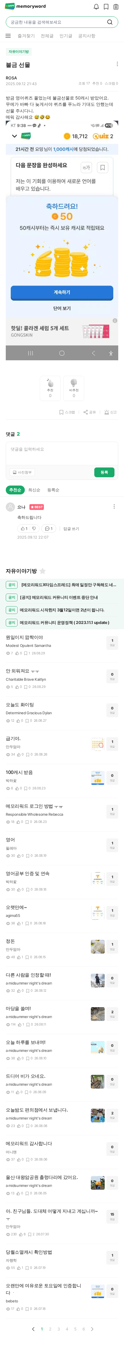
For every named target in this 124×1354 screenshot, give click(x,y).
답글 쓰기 (71, 528)
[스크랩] (105, 7)
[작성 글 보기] (114, 7)
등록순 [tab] (53, 489)
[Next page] (92, 1329)
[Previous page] (33, 1329)
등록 (104, 472)
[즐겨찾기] (42, 571)
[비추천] (34, 529)
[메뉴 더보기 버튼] (8, 36)
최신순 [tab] (34, 489)
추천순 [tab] (15, 489)
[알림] (95, 7)
